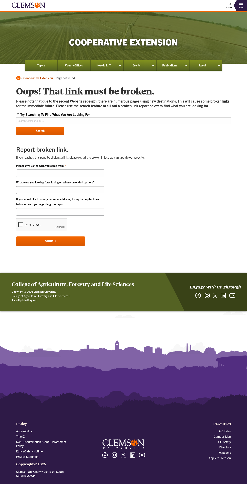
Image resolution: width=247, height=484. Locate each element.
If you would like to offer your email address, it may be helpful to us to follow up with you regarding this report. (59, 201)
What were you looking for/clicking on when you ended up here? (55, 182)
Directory (225, 447)
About (202, 65)
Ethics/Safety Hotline (29, 451)
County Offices (74, 65)
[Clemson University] (28, 8)
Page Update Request (24, 300)
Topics (41, 65)
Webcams (224, 452)
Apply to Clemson (220, 458)
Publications (169, 65)
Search (40, 131)
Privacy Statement (27, 456)
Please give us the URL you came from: (40, 165)
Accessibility (24, 431)
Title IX (20, 436)
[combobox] (123, 117)
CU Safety (224, 442)
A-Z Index (225, 431)
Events (136, 65)
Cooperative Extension (38, 78)
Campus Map (222, 436)
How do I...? (103, 65)
